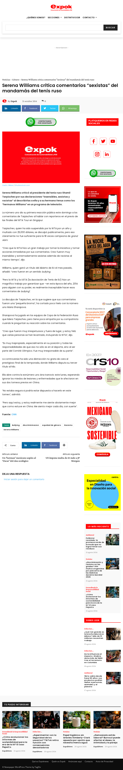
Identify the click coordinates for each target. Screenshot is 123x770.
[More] (64, 445)
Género (15, 79)
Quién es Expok (58, 761)
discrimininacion (31, 425)
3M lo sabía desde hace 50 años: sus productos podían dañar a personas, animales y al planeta (93, 681)
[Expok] (5, 101)
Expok (14, 101)
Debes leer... (89, 629)
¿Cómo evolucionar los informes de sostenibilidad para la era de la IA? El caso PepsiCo (94, 600)
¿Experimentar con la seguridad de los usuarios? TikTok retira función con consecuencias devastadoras (46, 741)
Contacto (89, 761)
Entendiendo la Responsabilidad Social (92, 589)
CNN (14, 414)
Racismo (68, 425)
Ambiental (90, 535)
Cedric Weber (7, 185)
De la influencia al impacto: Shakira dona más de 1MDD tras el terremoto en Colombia (93, 658)
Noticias (6, 79)
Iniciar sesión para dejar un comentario (24, 479)
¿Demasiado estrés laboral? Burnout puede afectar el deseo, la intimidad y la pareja (107, 739)
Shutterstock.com (22, 185)
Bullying (16, 425)
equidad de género (51, 425)
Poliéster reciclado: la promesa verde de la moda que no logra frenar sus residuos (95, 543)
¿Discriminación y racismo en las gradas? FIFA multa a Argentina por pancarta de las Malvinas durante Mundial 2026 (95, 569)
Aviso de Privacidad (104, 761)
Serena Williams (11, 429)
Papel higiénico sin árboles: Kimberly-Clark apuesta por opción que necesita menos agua (76, 739)
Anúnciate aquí (75, 761)
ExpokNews (7, 751)
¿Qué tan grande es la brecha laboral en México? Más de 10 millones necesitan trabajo (94, 636)
